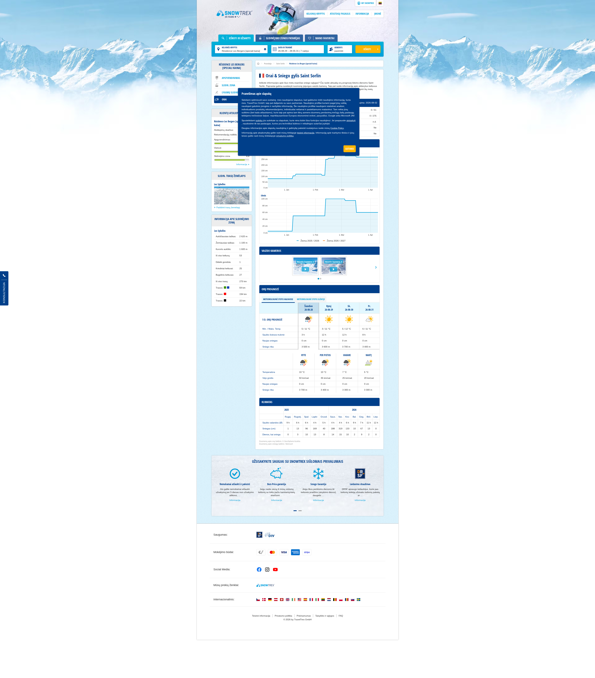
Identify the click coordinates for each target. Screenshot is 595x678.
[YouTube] (275, 569)
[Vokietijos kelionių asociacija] (269, 534)
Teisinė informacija (261, 616)
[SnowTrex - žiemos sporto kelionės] (265, 585)
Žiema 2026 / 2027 (336, 240)
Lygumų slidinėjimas (233, 92)
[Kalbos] (258, 599)
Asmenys (338, 47)
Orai (224, 99)
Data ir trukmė (285, 47)
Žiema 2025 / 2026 (310, 240)
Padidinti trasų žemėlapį (228, 207)
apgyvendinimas (231, 78)
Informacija (241, 164)
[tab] (278, 299)
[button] (380, 3)
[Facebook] (259, 569)
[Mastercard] (272, 552)
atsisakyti (350, 120)
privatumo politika (285, 136)
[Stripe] (306, 552)
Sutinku (349, 148)
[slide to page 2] (300, 510)
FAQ (341, 616)
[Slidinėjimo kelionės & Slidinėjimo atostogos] (235, 14)
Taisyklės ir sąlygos (324, 616)
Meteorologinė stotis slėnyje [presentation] (311, 299)
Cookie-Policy (337, 128)
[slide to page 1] (295, 510)
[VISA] (283, 552)
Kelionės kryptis (229, 47)
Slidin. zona (228, 85)
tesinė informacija (305, 132)
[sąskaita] (260, 552)
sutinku (259, 120)
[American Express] (295, 552)
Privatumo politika (283, 616)
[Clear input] (265, 49)
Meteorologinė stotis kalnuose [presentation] (278, 299)
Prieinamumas (304, 616)
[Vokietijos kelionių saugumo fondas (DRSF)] (259, 535)
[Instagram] (267, 569)
